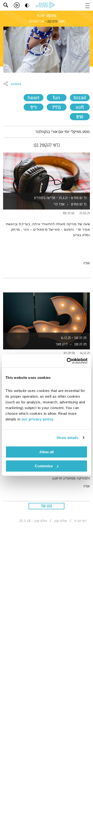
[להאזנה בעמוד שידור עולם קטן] (46, 49)
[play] (17, 5)
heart (33, 98)
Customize (44, 466)
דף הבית (80, 521)
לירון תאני (61, 344)
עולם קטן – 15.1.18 (46, 16)
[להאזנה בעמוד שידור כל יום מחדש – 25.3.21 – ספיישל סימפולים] (46, 173)
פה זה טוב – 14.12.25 (74, 338)
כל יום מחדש (79, 204)
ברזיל (56, 107)
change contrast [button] (27, 5)
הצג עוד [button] (46, 506)
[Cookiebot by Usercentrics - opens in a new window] (67, 361)
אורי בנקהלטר (36, 21)
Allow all (46, 452)
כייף (33, 107)
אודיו (86, 263)
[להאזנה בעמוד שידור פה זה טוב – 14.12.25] (46, 312)
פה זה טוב (80, 344)
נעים (79, 117)
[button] (87, 5)
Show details (67, 438)
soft (80, 107)
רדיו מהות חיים (46, 5)
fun (56, 98)
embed (16, 84)
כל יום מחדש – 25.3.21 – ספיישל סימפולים (60, 198)
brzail (80, 98)
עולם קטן (52, 21)
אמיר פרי (59, 204)
